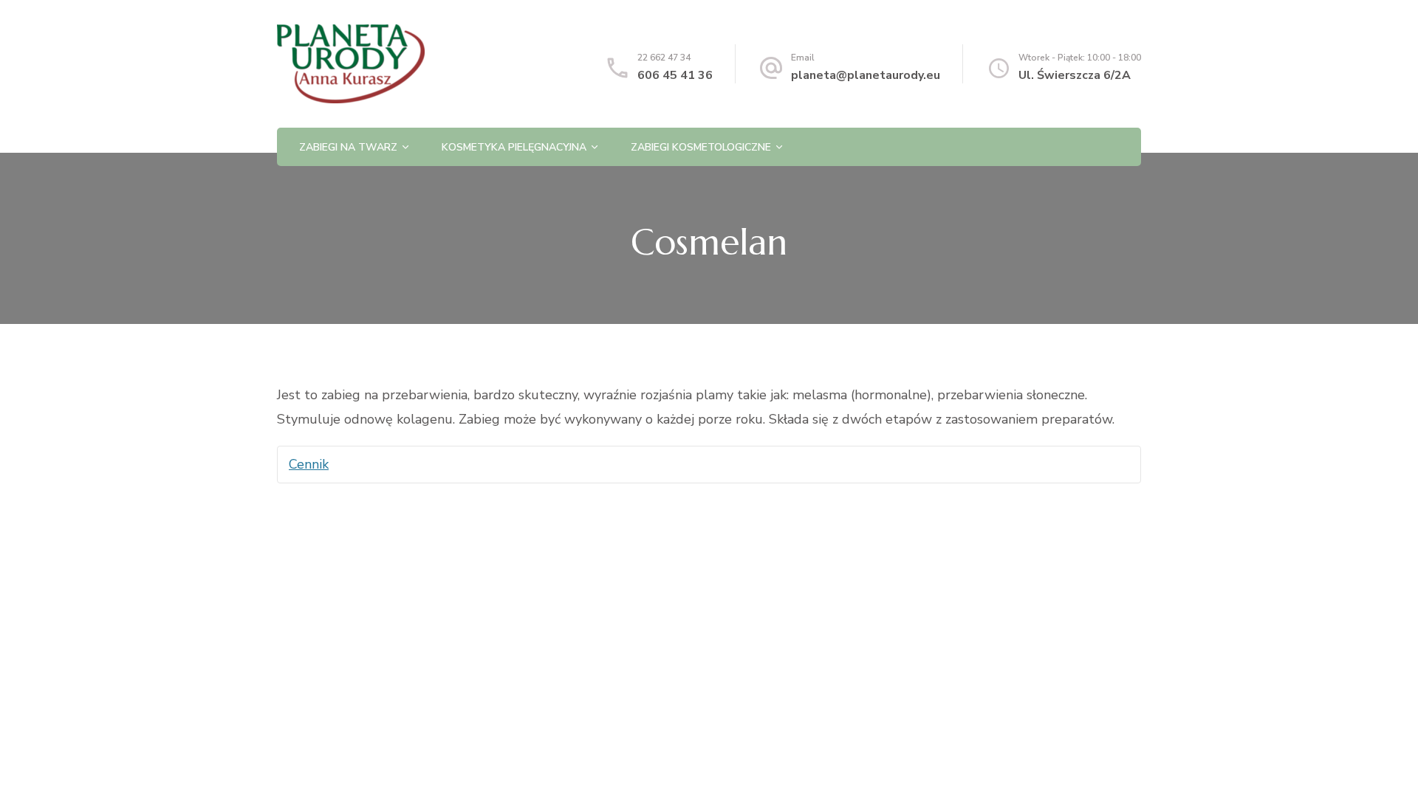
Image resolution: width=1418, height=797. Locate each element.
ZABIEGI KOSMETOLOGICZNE (701, 147)
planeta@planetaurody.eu (865, 75)
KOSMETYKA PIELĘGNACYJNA (514, 147)
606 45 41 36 (675, 75)
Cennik (309, 464)
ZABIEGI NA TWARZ (348, 147)
